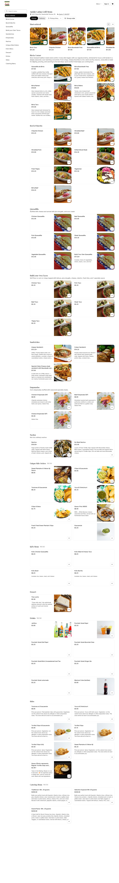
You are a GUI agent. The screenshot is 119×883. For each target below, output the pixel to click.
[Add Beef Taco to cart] (69, 314)
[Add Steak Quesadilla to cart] (112, 248)
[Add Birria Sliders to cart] (112, 98)
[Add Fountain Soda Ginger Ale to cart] (112, 673)
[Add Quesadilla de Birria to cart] (102, 42)
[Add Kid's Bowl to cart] (69, 583)
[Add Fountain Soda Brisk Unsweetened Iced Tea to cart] (69, 673)
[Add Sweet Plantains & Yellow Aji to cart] (112, 757)
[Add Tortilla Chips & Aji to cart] (69, 757)
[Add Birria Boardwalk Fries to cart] (83, 42)
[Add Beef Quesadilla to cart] (112, 229)
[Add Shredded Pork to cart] (69, 162)
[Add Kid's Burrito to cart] (112, 583)
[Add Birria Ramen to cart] (69, 98)
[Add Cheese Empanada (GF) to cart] (69, 426)
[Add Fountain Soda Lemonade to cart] (69, 692)
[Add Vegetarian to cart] (112, 181)
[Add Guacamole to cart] (112, 538)
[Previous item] (108, 24)
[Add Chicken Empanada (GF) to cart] (69, 407)
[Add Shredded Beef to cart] (112, 143)
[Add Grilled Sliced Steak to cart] (112, 162)
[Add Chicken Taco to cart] (69, 295)
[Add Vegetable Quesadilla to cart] (69, 267)
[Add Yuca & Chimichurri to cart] (112, 500)
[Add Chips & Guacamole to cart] (112, 481)
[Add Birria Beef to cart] (69, 200)
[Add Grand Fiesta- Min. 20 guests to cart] (69, 821)
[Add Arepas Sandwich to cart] (69, 359)
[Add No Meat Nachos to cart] (112, 454)
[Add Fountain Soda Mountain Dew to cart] (112, 654)
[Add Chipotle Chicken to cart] (64, 42)
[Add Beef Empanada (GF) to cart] (112, 407)
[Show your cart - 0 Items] (113, 4)
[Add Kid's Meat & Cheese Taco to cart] (112, 564)
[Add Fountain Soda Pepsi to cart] (112, 635)
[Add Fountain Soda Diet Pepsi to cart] (69, 654)
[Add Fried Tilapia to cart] (69, 181)
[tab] (34, 18)
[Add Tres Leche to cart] (69, 609)
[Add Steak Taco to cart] (112, 314)
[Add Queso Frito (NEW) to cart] (112, 519)
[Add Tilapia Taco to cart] (69, 333)
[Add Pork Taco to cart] (112, 295)
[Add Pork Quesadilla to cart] (69, 248)
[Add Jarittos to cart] (69, 635)
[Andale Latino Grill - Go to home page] (7, 3)
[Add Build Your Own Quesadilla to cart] (112, 267)
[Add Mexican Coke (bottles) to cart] (112, 692)
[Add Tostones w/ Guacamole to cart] (69, 719)
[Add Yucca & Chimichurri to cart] (112, 719)
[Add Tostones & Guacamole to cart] (69, 500)
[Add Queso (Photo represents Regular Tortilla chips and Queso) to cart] (69, 776)
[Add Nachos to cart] (69, 454)
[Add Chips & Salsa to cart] (69, 519)
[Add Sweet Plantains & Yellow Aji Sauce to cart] (69, 481)
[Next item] (113, 24)
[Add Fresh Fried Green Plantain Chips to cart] (69, 538)
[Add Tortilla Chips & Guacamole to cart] (69, 738)
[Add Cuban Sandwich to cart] (112, 359)
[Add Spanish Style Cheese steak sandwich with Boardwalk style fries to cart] (69, 378)
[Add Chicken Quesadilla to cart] (69, 229)
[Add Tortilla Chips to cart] (112, 738)
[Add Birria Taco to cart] (45, 42)
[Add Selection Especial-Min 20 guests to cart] (112, 802)
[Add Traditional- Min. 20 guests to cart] (69, 802)
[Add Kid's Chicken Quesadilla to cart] (69, 564)
